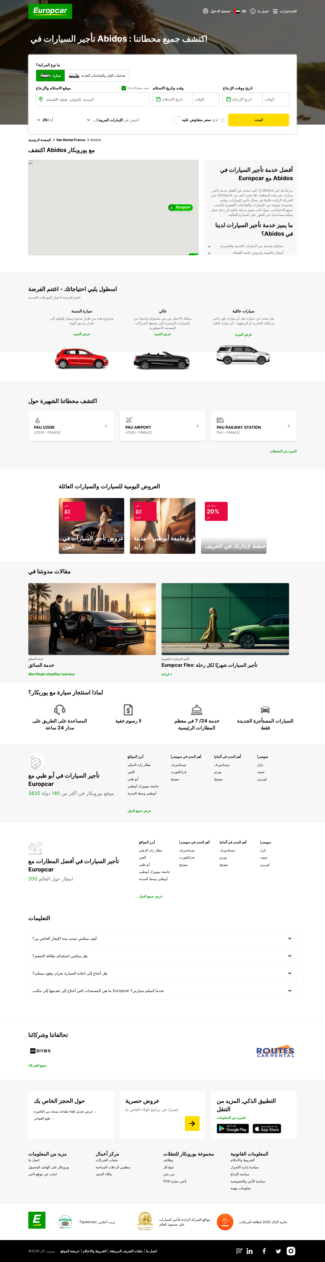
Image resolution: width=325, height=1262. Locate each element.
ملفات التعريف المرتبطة (126, 1251)
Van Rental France (70, 140)
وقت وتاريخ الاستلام (168, 88)
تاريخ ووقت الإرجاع (238, 88)
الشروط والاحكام (95, 1251)
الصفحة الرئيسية (39, 140)
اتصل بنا (151, 1251)
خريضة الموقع (70, 1251)
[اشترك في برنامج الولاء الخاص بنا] (192, 1123)
